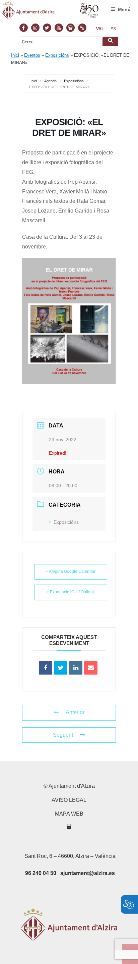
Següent (63, 735)
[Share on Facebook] (45, 668)
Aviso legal (69, 800)
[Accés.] (69, 828)
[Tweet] (60, 668)
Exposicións (57, 55)
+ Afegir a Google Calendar (70, 571)
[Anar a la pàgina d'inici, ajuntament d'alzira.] (50, 12)
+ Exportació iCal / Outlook (71, 592)
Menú (124, 9)
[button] (110, 41)
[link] (100, 29)
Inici (15, 55)
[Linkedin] (75, 668)
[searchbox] (69, 41)
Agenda (50, 81)
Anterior (75, 712)
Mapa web (69, 814)
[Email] (90, 668)
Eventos (32, 55)
